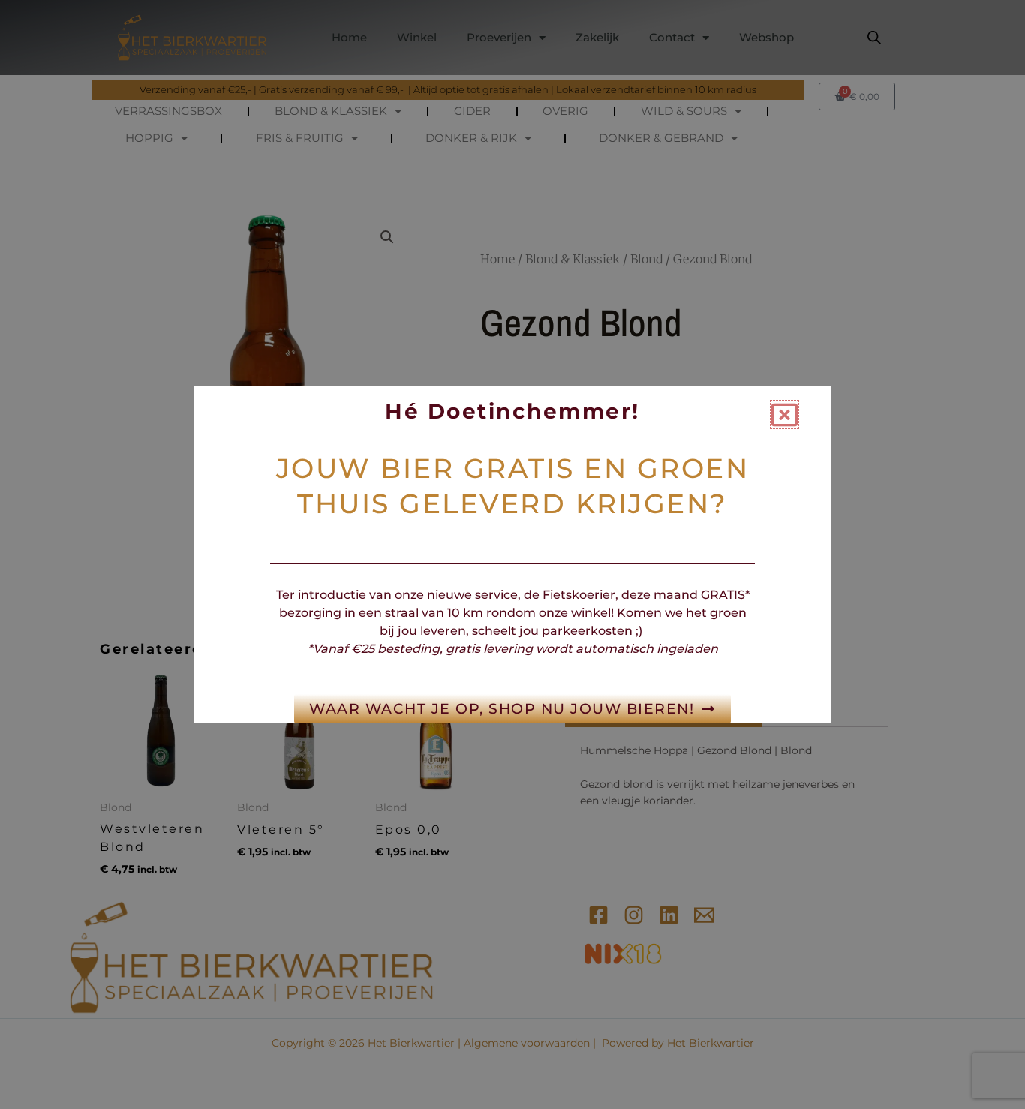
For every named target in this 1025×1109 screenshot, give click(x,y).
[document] (512, 554)
